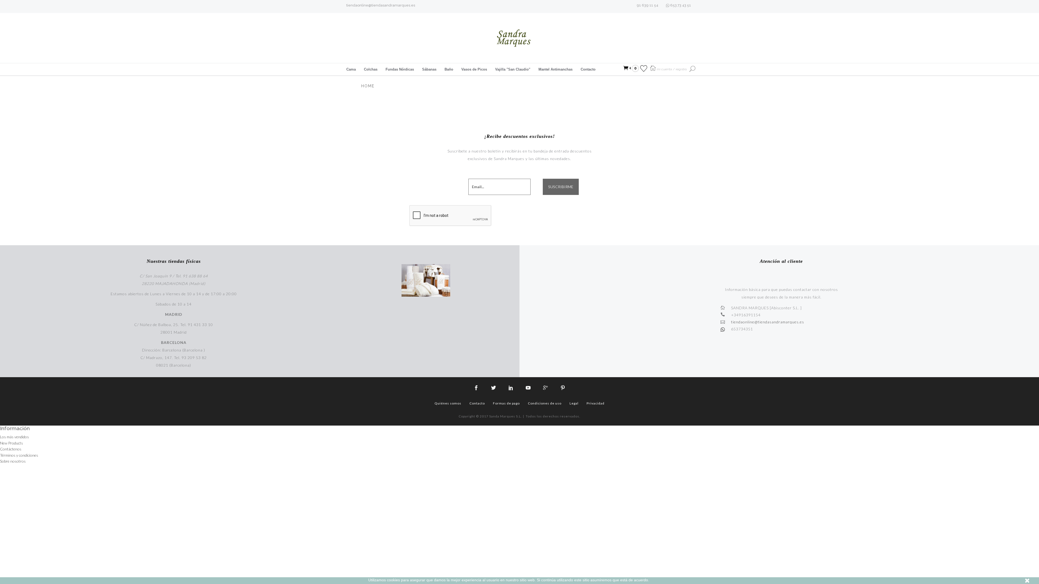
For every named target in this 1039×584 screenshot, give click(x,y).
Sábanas (429, 69)
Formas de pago (506, 403)
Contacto (588, 69)
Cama (351, 69)
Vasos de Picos (474, 69)
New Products (11, 443)
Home (367, 86)
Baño (449, 69)
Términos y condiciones (19, 455)
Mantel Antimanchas (555, 69)
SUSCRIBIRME (560, 187)
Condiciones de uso (544, 403)
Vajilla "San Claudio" (512, 69)
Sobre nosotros (13, 461)
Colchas (370, 69)
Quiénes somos (448, 403)
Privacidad (595, 403)
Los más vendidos (14, 436)
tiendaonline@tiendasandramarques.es (380, 5)
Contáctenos (10, 449)
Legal (574, 403)
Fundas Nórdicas (400, 69)
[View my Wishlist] (644, 68)
